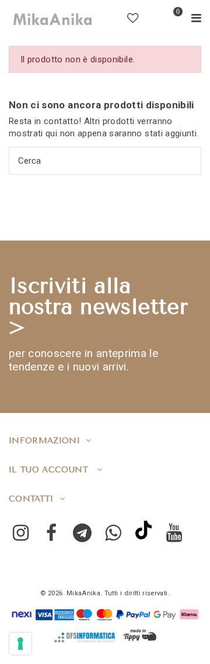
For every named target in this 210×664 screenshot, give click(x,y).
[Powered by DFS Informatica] (84, 637)
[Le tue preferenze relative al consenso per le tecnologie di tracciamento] (20, 644)
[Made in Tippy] (140, 635)
